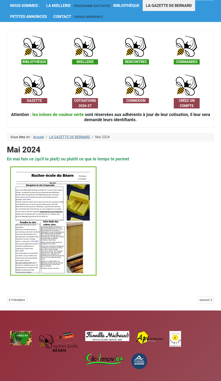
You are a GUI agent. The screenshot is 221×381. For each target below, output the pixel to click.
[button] (92, 6)
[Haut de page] (213, 373)
